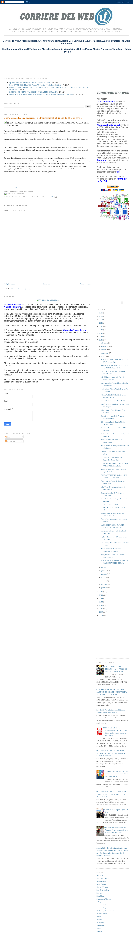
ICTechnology (102, 908)
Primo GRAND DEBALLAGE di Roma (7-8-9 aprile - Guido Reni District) (35, 85)
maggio (104, 574)
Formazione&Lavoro (104, 899)
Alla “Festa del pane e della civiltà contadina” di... (113, 488)
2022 (101, 319)
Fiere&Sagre (101, 896)
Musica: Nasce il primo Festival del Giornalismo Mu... (113, 514)
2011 (101, 605)
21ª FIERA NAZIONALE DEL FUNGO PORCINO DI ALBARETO (114, 464)
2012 (101, 602)
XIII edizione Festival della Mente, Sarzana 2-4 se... (113, 423)
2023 (101, 316)
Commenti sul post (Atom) (20, 289)
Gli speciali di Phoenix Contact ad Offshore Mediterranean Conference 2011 (110, 711)
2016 (101, 340)
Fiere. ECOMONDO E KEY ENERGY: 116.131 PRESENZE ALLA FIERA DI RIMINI (115, 669)
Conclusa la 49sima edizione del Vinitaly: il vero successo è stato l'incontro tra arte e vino (115, 830)
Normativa (100, 922)
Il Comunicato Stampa (104, 905)
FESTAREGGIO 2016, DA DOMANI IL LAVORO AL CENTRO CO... (114, 476)
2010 (101, 608)
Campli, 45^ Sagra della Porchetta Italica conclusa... (112, 417)
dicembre (104, 343)
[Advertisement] (51, 56)
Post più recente (9, 284)
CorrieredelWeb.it (103, 878)
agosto (103, 356)
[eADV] (122, 302)
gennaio (104, 587)
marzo (103, 581)
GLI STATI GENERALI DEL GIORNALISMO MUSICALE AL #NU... (113, 507)
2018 (101, 333)
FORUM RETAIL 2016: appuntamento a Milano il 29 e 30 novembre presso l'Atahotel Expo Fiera (115, 732)
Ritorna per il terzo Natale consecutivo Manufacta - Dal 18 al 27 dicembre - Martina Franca (41, 94)
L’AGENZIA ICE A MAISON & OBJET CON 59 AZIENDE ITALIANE (33, 92)
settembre (104, 353)
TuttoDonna (101, 925)
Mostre (99, 916)
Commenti (11, 441)
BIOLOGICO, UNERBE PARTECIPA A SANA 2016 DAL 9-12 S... (114, 366)
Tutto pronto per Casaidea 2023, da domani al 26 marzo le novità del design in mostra (115, 773)
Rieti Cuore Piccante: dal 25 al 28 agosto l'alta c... (112, 440)
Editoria (99, 893)
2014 (101, 595)
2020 (101, 326)
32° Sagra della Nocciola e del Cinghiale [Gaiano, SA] (111, 458)
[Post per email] (55, 196)
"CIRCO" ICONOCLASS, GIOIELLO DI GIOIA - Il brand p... (114, 360)
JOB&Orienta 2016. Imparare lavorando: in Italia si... (111, 549)
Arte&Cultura (101, 884)
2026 (101, 313)
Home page (47, 284)
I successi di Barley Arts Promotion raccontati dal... (113, 372)
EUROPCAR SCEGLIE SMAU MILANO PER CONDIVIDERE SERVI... (115, 561)
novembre (105, 346)
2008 (101, 615)
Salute (99, 928)
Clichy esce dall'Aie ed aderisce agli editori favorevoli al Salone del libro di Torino (43, 117)
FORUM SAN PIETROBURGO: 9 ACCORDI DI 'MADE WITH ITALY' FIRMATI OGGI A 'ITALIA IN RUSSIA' (111, 753)
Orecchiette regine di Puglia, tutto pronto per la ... (112, 494)
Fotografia (100, 902)
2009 (101, 612)
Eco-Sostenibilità (103, 890)
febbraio (104, 584)
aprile (103, 577)
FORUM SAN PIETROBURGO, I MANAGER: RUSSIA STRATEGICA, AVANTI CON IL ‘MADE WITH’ (110, 794)
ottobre (104, 349)
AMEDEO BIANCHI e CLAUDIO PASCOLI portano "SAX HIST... (113, 526)
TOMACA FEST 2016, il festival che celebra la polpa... (113, 396)
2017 (101, 336)
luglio (103, 567)
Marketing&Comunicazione (106, 911)
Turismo (99, 931)
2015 (101, 592)
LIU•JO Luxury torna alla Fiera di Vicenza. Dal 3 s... (112, 378)
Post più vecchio (85, 284)
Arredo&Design (102, 881)
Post (8, 437)
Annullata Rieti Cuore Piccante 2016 (114, 401)
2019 (101, 330)
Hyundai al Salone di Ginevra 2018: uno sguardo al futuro (29, 82)
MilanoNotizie (102, 913)
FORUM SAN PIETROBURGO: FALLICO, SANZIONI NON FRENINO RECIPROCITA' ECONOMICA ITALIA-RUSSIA (111, 692)
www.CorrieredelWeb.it (12, 188)
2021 (101, 323)
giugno (104, 570)
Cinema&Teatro (102, 887)
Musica (99, 919)
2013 (101, 598)
